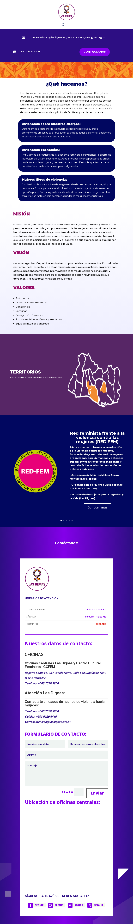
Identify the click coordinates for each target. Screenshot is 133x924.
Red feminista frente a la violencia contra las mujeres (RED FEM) (97, 437)
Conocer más (97, 507)
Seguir (39, 905)
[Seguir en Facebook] (30, 905)
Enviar (97, 793)
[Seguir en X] (89, 905)
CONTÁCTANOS (95, 51)
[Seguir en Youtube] (70, 905)
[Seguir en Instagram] (50, 905)
